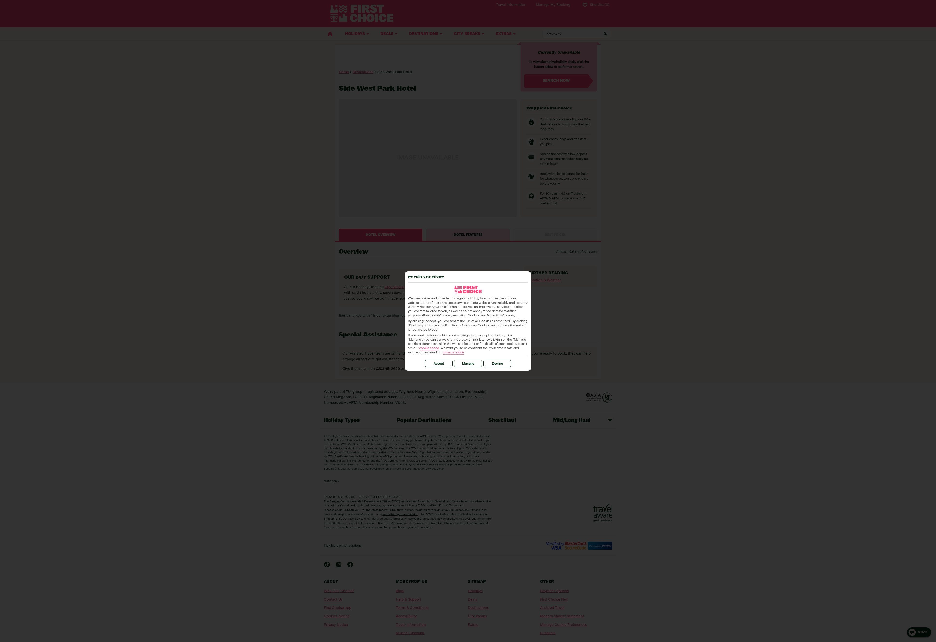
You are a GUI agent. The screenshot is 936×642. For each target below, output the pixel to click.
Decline (497, 363)
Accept (439, 363)
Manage (468, 363)
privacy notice (453, 352)
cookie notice (429, 348)
